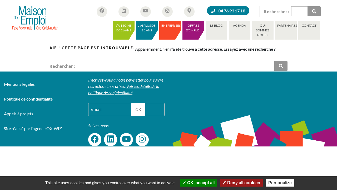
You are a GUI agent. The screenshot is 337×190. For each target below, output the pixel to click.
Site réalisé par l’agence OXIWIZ (33, 128)
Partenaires (287, 25)
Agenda (239, 25)
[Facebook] (94, 139)
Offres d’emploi (193, 27)
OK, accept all (200, 182)
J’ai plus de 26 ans (146, 27)
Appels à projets (18, 113)
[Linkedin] (110, 139)
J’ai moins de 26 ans (123, 27)
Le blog (216, 25)
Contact (309, 25)
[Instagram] (142, 139)
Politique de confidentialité (28, 98)
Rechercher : (276, 11)
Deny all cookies (243, 182)
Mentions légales (19, 84)
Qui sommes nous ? (262, 30)
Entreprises (171, 25)
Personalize (280, 182)
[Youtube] (126, 139)
